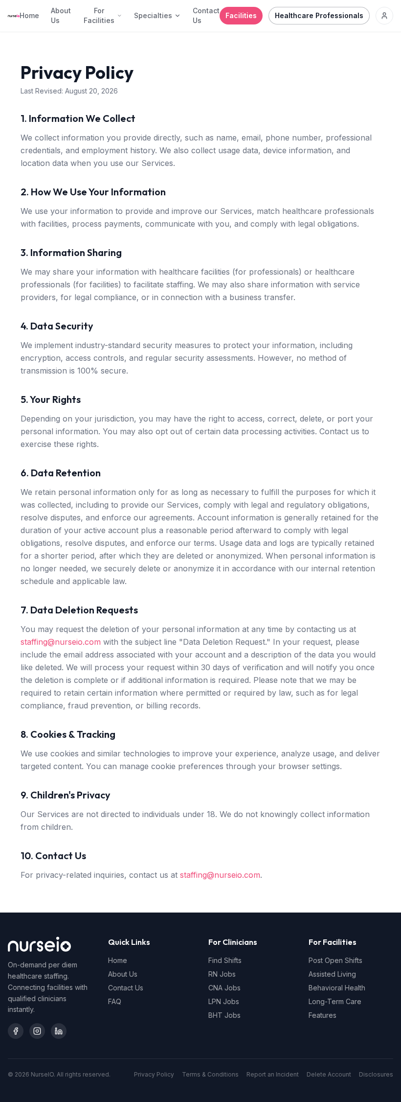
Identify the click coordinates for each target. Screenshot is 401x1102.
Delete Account (329, 1074)
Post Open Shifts (335, 960)
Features (322, 1015)
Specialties (153, 15)
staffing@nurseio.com (61, 642)
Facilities (241, 15)
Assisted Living (332, 974)
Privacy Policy (154, 1074)
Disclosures (376, 1074)
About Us (61, 15)
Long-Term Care (335, 1001)
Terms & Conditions (210, 1074)
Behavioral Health (337, 988)
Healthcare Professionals (319, 15)
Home (29, 15)
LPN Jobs (223, 1001)
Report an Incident (272, 1074)
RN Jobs (222, 974)
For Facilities (99, 15)
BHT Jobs (224, 1015)
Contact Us (206, 15)
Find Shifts (225, 960)
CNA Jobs (224, 988)
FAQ (114, 1001)
